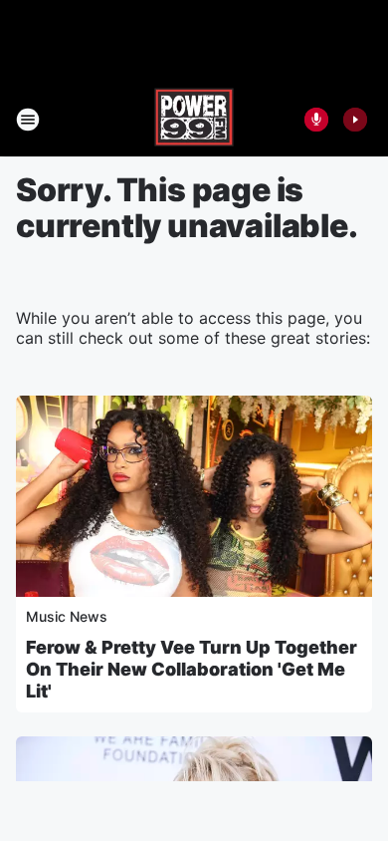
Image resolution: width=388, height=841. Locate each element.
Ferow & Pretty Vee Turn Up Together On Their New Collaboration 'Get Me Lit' (191, 669)
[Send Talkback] (316, 120)
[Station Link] (194, 119)
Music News (66, 616)
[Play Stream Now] (355, 120)
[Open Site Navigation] (28, 120)
